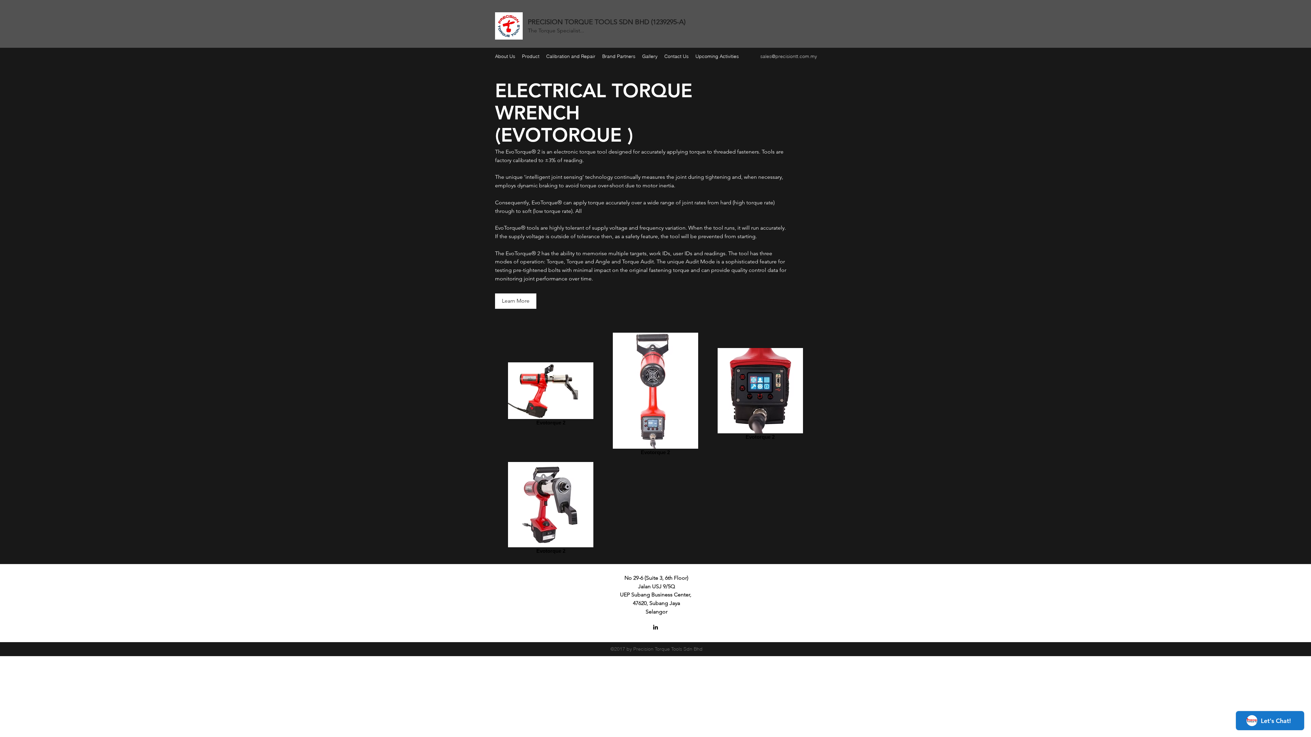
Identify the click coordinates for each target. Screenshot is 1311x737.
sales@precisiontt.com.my (788, 56)
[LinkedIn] (655, 627)
